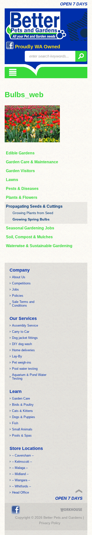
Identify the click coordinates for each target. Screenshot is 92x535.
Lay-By (17, 356)
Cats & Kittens (22, 411)
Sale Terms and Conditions (23, 303)
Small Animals (22, 429)
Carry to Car (20, 331)
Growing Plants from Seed (33, 213)
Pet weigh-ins (21, 362)
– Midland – (20, 474)
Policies (17, 295)
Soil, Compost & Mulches (29, 237)
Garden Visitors (20, 171)
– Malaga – (20, 468)
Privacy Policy (49, 523)
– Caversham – (23, 455)
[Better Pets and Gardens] (36, 25)
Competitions (21, 283)
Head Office (20, 492)
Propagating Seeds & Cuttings (34, 206)
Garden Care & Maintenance (32, 162)
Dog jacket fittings (25, 338)
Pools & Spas (22, 435)
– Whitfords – (21, 486)
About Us (18, 277)
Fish (15, 423)
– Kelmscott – (22, 461)
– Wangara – (21, 480)
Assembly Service (25, 325)
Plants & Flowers (21, 197)
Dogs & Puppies (23, 417)
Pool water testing (25, 368)
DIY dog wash (22, 344)
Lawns (12, 180)
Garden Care (21, 398)
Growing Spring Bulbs (31, 219)
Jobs (15, 289)
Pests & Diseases (22, 188)
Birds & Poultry (23, 404)
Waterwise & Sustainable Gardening (39, 246)
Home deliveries (23, 350)
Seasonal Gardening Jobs (30, 228)
